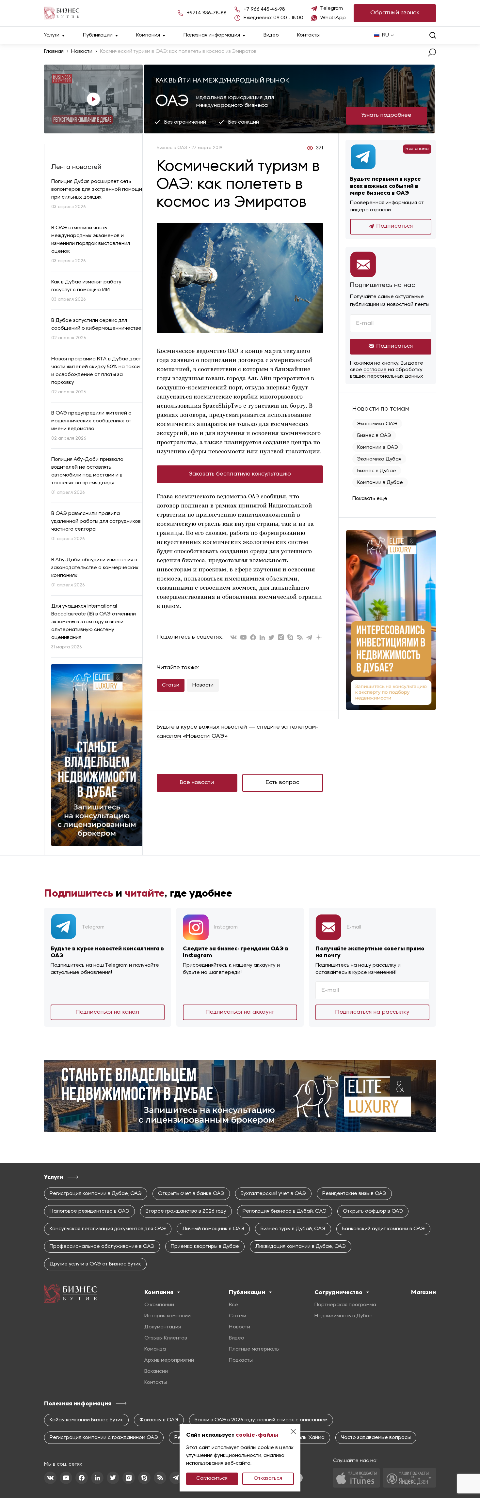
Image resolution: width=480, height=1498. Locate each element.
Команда (155, 1349)
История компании (167, 1316)
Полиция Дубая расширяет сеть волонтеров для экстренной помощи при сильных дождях (96, 189)
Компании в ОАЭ (377, 447)
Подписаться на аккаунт (240, 1012)
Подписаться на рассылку (372, 1012)
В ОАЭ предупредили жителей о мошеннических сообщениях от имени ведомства (91, 421)
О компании (159, 1305)
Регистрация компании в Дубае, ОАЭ (96, 1193)
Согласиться (212, 1478)
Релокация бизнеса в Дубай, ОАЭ (285, 1211)
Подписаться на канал (107, 1012)
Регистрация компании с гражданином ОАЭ (104, 1437)
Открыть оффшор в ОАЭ (373, 1211)
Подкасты (241, 1360)
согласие (375, 370)
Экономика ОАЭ (377, 424)
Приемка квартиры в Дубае (205, 1246)
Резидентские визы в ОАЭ (354, 1193)
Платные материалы (254, 1349)
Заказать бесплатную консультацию (240, 474)
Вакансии (156, 1371)
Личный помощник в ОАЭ (213, 1229)
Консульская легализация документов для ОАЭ (108, 1229)
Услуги (51, 35)
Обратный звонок (395, 13)
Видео (271, 35)
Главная (54, 51)
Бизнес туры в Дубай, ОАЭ (293, 1229)
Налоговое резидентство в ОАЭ (89, 1211)
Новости (81, 51)
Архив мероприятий (169, 1360)
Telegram (331, 8)
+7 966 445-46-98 (264, 9)
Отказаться (268, 1478)
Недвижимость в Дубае (343, 1316)
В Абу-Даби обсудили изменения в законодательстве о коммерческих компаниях (95, 568)
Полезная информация (212, 35)
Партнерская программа (345, 1305)
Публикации (98, 35)
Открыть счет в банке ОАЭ (191, 1193)
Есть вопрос (282, 782)
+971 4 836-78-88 (207, 13)
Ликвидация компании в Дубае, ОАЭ (300, 1246)
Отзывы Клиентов (165, 1338)
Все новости (197, 782)
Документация (162, 1327)
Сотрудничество (338, 1292)
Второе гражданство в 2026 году (186, 1211)
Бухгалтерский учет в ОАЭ (273, 1193)
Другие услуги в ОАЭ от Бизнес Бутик (95, 1264)
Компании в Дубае (380, 482)
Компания (148, 35)
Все (233, 1305)
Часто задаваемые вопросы (376, 1437)
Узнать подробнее (386, 115)
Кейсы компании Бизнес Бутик (86, 1420)
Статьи (170, 685)
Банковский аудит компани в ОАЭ (383, 1229)
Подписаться (394, 226)
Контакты (308, 35)
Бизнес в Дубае (376, 471)
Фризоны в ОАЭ (158, 1420)
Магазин (423, 1292)
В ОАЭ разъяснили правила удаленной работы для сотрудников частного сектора (96, 521)
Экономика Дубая (379, 459)
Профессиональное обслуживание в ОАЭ (102, 1246)
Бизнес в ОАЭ (374, 435)
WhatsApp (333, 18)
